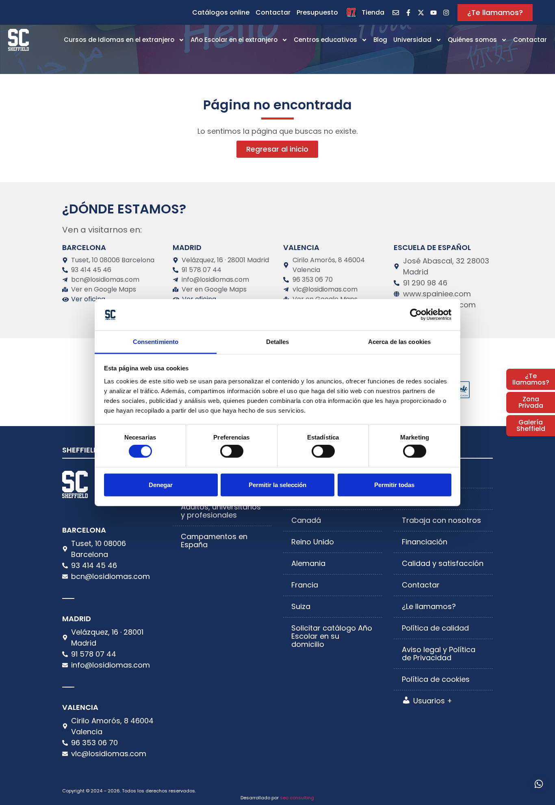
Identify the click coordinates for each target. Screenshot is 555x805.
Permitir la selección (277, 484)
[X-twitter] (421, 12)
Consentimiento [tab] (155, 341)
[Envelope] (395, 12)
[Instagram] (446, 12)
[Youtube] (433, 12)
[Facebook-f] (408, 12)
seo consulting (297, 797)
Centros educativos (325, 39)
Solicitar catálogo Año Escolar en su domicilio (331, 636)
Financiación (424, 542)
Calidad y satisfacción (442, 563)
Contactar (273, 12)
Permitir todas (394, 484)
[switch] (231, 451)
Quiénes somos (472, 39)
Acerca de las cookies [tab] (399, 341)
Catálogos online (220, 12)
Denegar (161, 484)
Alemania (308, 563)
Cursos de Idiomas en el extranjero (119, 39)
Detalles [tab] (277, 341)
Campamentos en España (214, 540)
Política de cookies (436, 679)
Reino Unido (312, 542)
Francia (304, 585)
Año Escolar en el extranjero (234, 39)
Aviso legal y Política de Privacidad (438, 653)
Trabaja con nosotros (441, 520)
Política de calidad (435, 628)
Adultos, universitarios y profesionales (221, 511)
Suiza (300, 606)
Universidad (412, 39)
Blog (380, 39)
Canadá (306, 520)
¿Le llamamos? (429, 606)
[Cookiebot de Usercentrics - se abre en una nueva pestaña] (415, 315)
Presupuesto (317, 12)
